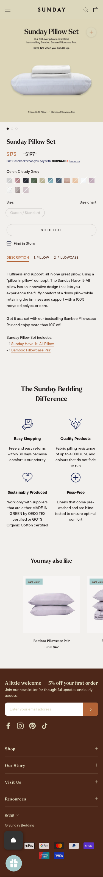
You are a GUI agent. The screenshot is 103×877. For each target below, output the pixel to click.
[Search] (85, 9)
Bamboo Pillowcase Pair (31, 350)
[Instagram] (20, 725)
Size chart (88, 202)
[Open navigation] (7, 9)
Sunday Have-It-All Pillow (32, 343)
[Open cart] (95, 9)
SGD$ (9, 815)
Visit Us (13, 782)
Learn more (74, 161)
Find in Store (24, 243)
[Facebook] (8, 725)
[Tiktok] (44, 725)
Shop (10, 749)
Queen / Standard (25, 212)
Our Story (15, 765)
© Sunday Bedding (19, 825)
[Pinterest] (32, 725)
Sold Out (51, 230)
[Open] (13, 840)
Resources (15, 799)
